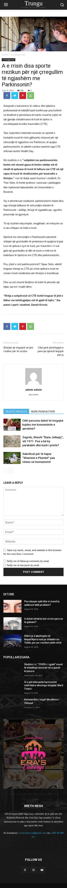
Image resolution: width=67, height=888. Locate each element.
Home (5, 54)
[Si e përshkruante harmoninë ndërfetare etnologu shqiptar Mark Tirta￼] (12, 686)
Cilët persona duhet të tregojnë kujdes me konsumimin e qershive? (42, 424)
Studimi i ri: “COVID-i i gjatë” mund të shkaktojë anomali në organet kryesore (43, 668)
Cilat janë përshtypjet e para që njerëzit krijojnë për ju (51, 351)
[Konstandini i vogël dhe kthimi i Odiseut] (12, 704)
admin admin (33, 389)
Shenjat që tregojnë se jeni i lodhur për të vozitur (18, 349)
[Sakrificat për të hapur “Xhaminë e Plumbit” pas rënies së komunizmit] (12, 458)
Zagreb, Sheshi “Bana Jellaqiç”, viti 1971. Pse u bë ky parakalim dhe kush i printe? (43, 441)
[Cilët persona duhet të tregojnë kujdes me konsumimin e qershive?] (12, 425)
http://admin (33, 395)
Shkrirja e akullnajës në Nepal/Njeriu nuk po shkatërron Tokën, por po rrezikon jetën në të (42, 639)
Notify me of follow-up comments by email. (28, 561)
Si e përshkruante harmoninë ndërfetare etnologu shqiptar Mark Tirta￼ (43, 685)
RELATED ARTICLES (16, 411)
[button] (62, 5)
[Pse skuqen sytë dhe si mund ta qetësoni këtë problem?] (12, 606)
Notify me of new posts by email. (23, 565)
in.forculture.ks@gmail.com (32, 833)
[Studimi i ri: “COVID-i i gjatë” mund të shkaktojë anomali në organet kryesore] (12, 669)
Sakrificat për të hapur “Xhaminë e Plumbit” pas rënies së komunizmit (38, 458)
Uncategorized (18, 54)
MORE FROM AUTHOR (43, 411)
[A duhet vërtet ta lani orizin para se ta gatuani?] (12, 623)
